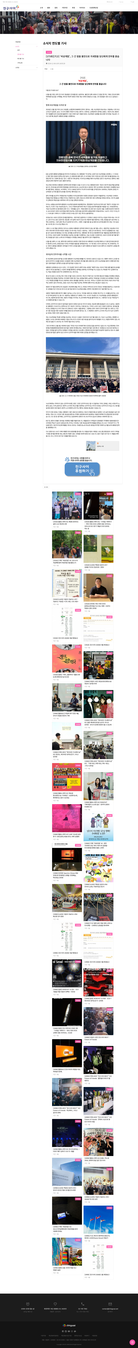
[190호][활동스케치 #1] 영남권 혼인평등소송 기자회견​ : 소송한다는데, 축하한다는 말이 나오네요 (65, 795)
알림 (56, 7)
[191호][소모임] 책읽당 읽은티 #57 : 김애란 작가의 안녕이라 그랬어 (96, 566)
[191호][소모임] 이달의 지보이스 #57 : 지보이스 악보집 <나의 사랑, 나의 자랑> (65, 600)
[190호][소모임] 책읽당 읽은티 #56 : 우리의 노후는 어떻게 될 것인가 (96, 885)
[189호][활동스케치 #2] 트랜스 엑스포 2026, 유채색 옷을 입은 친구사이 (96, 1159)
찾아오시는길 (78, 1336)
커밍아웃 (65, 7)
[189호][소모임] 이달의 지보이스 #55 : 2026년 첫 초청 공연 (96, 1198)
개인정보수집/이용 (66, 1336)
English (110, 2)
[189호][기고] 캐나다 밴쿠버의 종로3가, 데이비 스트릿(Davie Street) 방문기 (97, 1237)
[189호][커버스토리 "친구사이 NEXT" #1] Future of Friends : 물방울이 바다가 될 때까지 (98, 1078)
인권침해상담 (94, 7)
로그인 (121, 2)
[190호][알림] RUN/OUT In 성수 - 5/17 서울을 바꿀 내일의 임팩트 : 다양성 (66, 990)
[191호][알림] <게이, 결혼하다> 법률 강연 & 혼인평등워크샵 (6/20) (66, 675)
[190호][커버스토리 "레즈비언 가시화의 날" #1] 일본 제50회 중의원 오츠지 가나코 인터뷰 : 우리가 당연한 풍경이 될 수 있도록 (98, 722)
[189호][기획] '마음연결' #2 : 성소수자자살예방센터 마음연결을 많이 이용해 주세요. (65, 1229)
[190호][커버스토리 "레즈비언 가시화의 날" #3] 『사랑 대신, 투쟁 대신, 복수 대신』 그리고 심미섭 (98, 763)
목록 (46, 487)
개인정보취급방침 (53, 1336)
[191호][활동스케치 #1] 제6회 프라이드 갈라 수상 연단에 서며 (65, 523)
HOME (59, 26)
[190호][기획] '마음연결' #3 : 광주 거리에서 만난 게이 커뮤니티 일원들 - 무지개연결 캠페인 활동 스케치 (96, 845)
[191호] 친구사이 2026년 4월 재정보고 (65, 638)
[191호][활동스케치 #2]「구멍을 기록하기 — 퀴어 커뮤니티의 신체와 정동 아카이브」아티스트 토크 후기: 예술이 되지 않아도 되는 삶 (98, 525)
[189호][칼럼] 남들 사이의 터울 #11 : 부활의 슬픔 (65, 1269)
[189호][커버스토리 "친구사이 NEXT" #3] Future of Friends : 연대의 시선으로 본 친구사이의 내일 (98, 1119)
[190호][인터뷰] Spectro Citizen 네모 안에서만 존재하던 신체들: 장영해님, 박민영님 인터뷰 (65, 875)
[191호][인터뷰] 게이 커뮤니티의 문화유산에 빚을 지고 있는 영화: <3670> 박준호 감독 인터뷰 (97, 606)
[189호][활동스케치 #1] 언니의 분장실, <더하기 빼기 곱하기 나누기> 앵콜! (66, 1150)
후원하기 (86, 1336)
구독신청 (19, 63)
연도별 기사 (77, 26)
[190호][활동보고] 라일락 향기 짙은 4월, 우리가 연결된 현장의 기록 (66, 714)
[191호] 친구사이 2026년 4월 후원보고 (96, 645)
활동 (48, 7)
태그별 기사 (20, 58)
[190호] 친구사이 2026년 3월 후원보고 (96, 962)
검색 (133, 2)
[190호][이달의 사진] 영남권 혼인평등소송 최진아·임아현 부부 (98, 682)
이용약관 (43, 1336)
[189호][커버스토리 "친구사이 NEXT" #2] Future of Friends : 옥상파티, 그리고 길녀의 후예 (66, 1110)
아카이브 (82, 7)
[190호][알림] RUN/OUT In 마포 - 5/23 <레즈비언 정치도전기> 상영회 (97, 999)
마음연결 (17, 42)
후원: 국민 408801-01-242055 (10, 2)
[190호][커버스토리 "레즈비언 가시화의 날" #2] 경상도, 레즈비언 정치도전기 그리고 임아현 (67, 754)
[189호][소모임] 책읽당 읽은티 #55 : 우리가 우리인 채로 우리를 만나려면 (65, 1189)
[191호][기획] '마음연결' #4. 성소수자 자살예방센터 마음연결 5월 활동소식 (65, 561)
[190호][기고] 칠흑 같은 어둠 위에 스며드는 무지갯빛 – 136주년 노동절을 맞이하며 (98, 924)
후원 (73, 7)
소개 (41, 7)
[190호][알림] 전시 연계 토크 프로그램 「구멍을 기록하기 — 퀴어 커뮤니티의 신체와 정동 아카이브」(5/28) (65, 1030)
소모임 (26, 67)
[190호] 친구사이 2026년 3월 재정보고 (65, 953)
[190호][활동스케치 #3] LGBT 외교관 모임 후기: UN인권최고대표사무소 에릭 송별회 (67, 835)
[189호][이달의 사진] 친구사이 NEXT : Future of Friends (96, 1038)
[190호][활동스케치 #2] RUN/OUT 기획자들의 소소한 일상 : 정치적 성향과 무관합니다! (96, 804)
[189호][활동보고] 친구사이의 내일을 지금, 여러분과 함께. (67, 1070)
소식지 (70, 26)
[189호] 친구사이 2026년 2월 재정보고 (96, 1274)
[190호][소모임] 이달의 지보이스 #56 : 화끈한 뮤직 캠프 (65, 915)
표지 (18, 50)
